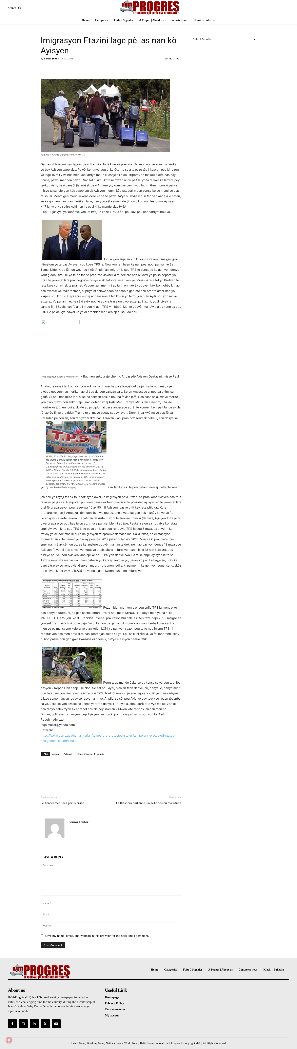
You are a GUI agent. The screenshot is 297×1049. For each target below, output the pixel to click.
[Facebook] (45, 68)
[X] (54, 68)
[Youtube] (56, 1023)
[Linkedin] (34, 1023)
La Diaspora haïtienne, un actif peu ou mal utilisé (148, 803)
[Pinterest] (63, 68)
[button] (15, 8)
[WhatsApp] (72, 68)
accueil (55, 753)
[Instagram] (23, 1023)
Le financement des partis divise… (63, 803)
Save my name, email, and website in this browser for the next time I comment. (97, 935)
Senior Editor (51, 58)
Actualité (68, 753)
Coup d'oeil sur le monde (90, 753)
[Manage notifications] (9, 1040)
